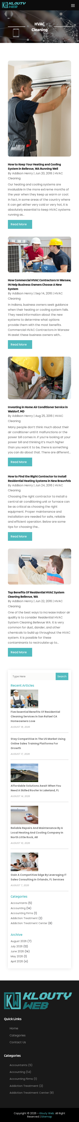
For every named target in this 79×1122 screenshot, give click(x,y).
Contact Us (18, 1042)
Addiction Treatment (24, 918)
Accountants (19, 903)
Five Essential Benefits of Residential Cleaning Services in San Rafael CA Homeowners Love (35, 716)
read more (19, 224)
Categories (18, 1035)
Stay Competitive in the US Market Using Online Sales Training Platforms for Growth (38, 743)
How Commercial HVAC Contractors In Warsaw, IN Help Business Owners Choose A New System (39, 284)
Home (14, 1028)
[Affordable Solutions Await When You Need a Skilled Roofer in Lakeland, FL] (24, 773)
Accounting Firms (22, 913)
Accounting (18, 908)
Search (62, 676)
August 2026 (19, 941)
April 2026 (17, 961)
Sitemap (46, 1116)
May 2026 (17, 956)
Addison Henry (22, 173)
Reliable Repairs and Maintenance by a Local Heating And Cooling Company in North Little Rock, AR (37, 832)
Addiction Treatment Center (29, 923)
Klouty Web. (47, 1113)
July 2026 (17, 946)
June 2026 (17, 951)
